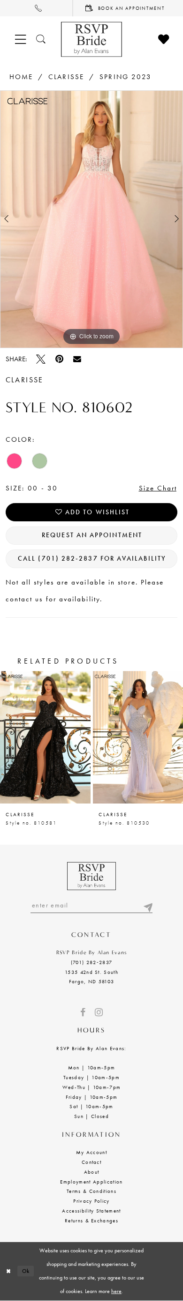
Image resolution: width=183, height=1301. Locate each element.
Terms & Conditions (91, 1191)
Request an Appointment (92, 535)
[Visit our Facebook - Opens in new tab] (82, 1012)
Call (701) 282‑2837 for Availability (92, 559)
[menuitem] (36, 8)
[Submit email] (147, 906)
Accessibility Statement (91, 1210)
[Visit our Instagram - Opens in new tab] (99, 1012)
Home (21, 77)
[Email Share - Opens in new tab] (77, 359)
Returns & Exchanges (91, 1220)
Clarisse (66, 77)
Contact (91, 1162)
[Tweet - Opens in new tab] (41, 359)
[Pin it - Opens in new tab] (59, 359)
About (91, 1172)
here (116, 1291)
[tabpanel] (91, 219)
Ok (26, 1271)
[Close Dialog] (8, 1270)
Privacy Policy (91, 1201)
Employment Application (91, 1181)
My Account (91, 1152)
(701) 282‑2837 (92, 962)
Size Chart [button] (158, 488)
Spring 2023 (125, 77)
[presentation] (48, 737)
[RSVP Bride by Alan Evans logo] (91, 39)
